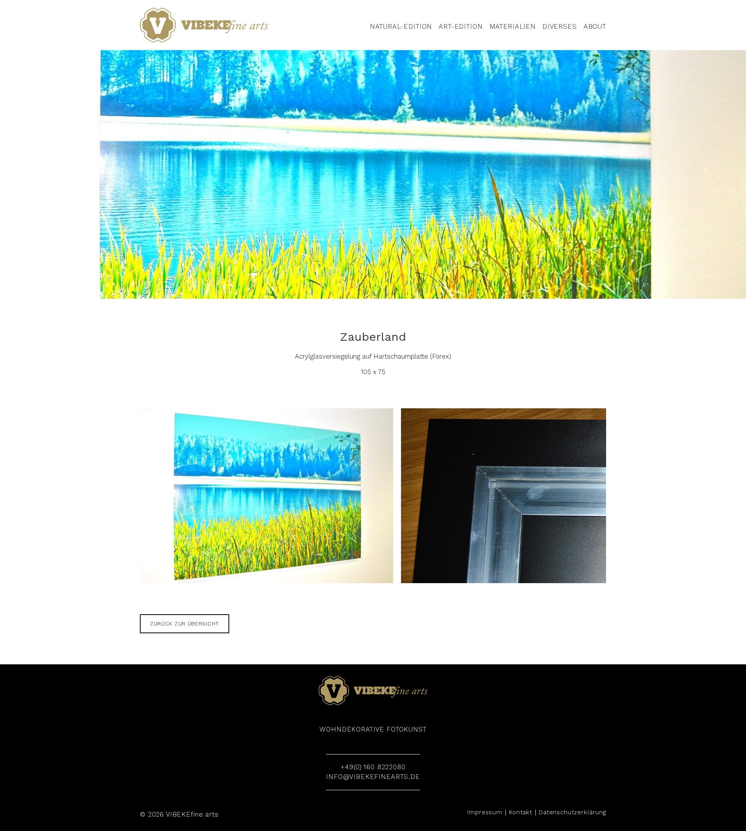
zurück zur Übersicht (184, 623)
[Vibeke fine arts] (204, 25)
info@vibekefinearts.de (373, 776)
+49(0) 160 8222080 (372, 767)
